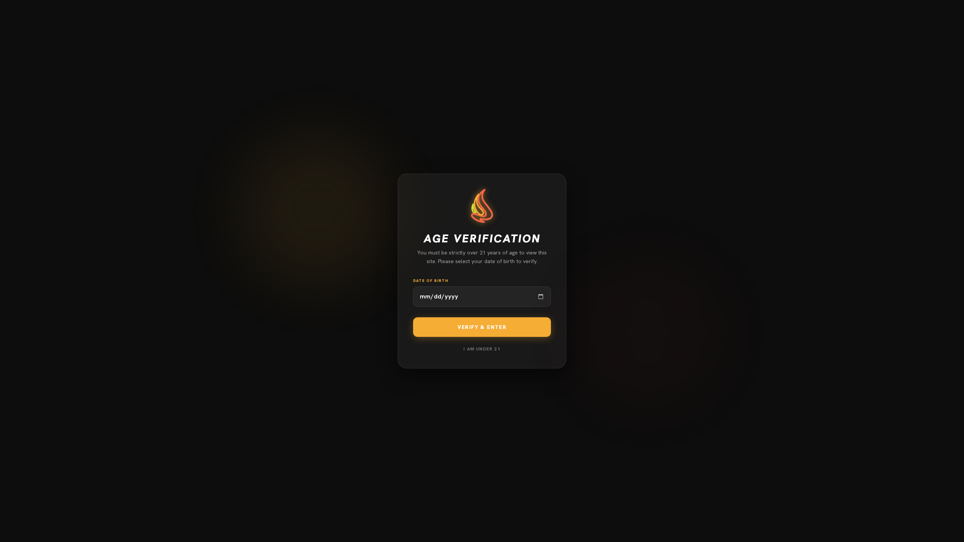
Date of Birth (430, 280)
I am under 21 (482, 349)
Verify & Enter (482, 327)
